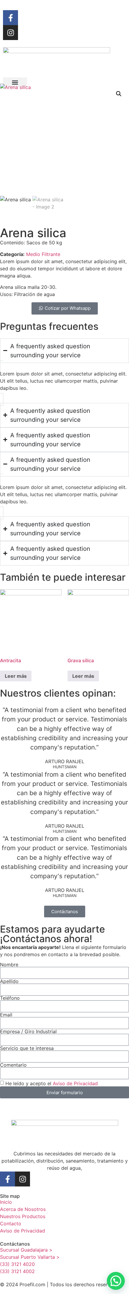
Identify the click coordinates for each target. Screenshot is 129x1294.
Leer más (16, 676)
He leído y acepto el (51, 1083)
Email (6, 1014)
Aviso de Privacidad (75, 1083)
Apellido (9, 981)
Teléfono (10, 998)
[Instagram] (10, 32)
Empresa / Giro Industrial (28, 1031)
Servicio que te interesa (27, 1048)
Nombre (9, 964)
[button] (15, 82)
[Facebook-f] (10, 17)
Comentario (13, 1065)
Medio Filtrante (43, 254)
